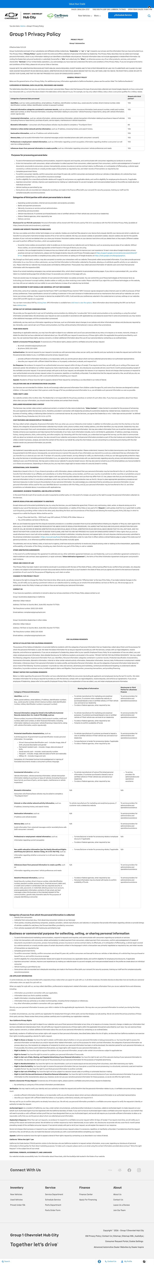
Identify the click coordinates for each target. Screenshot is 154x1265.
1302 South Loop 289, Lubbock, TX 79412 (109, 9)
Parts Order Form (53, 1210)
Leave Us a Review (121, 1205)
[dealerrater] (119, 1170)
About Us (117, 1195)
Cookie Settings (136, 1241)
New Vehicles (16, 1195)
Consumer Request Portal (116, 1241)
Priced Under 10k (17, 1205)
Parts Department (53, 1205)
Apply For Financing (88, 1200)
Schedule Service (53, 1200)
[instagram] (139, 1170)
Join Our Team (119, 1210)
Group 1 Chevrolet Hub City (132, 1231)
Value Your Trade (77, 4)
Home (22, 26)
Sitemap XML (128, 1236)
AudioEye (139, 1236)
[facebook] (129, 1170)
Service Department (54, 1195)
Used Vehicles (16, 1200)
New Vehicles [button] (84, 16)
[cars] (110, 1170)
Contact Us (118, 1200)
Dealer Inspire (138, 1247)
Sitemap (117, 1236)
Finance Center (86, 1195)
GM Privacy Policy (93, 1236)
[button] (149, 7)
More (96, 16)
